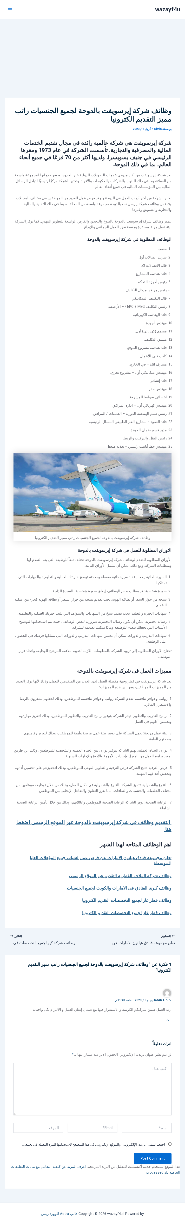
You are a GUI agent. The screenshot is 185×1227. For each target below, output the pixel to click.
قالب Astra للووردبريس (59, 1214)
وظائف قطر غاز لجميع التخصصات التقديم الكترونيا (127, 900)
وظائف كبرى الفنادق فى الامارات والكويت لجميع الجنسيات (119, 887)
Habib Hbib (161, 1000)
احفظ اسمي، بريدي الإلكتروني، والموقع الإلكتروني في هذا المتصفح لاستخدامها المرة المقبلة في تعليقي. (93, 1144)
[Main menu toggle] (10, 10)
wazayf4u (167, 9)
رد (167, 1019)
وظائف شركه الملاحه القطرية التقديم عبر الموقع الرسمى (120, 875)
